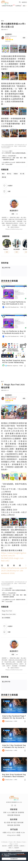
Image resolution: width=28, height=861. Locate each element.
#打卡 (14, 832)
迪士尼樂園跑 (6, 618)
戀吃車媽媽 (16, 249)
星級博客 (21, 812)
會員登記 (24, 2)
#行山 (9, 832)
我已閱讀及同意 (14, 858)
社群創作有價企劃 (7, 6)
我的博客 (17, 825)
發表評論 (6, 267)
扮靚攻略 (5, 159)
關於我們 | (5, 846)
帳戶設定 (14, 822)
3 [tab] (15, 11)
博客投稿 (17, 815)
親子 (21, 157)
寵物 (25, 157)
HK (15, 842)
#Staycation (11, 835)
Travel (11, 842)
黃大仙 (9, 174)
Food (24, 842)
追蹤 (24, 38)
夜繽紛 (16, 174)
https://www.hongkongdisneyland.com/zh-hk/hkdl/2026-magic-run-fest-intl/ (13, 557)
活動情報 (11, 159)
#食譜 (18, 832)
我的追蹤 (10, 825)
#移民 (18, 835)
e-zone (16, 844)
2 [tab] (13, 11)
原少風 (22, 174)
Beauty (19, 842)
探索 (4, 812)
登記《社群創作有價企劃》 (19, 153)
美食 (2, 21)
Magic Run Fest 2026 (9, 614)
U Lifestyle (5, 842)
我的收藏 (20, 822)
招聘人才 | (12, 847)
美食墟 (4, 177)
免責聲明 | (11, 846)
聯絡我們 (17, 847)
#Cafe (23, 832)
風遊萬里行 (8, 34)
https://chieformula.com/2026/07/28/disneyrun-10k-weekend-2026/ (14, 570)
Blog (12, 844)
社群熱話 (18, 6)
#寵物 (5, 832)
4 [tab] (17, 11)
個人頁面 (7, 822)
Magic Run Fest (7, 611)
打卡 (10, 157)
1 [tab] (10, 11)
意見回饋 (10, 815)
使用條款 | (17, 846)
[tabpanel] (14, 9)
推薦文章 (14, 812)
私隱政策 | (23, 846)
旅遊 (14, 157)
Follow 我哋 (9, 164)
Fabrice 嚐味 (6, 249)
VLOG (9, 812)
